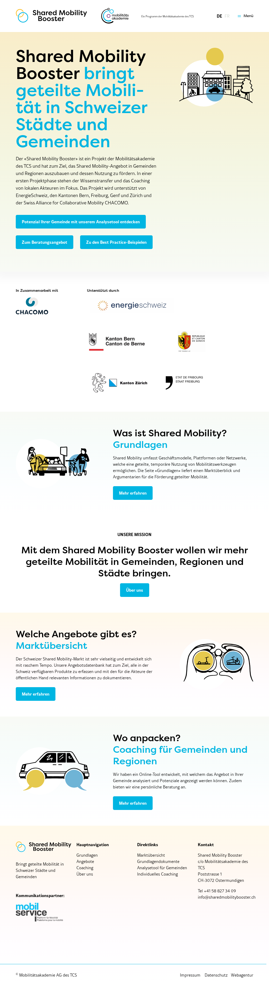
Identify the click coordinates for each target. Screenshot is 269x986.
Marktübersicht (151, 855)
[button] (244, 16)
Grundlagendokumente (158, 861)
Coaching (84, 867)
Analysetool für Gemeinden (162, 867)
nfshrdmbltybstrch (227, 897)
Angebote (85, 861)
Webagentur (242, 975)
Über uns (84, 874)
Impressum (190, 975)
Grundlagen (87, 855)
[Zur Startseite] (51, 16)
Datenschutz (216, 975)
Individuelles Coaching (157, 874)
